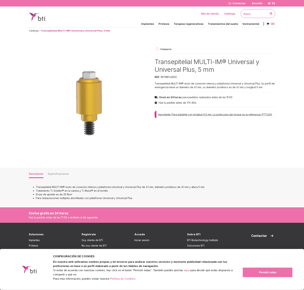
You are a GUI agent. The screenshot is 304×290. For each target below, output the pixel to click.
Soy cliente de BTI (92, 240)
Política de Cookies (122, 278)
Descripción (36, 173)
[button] (257, 3)
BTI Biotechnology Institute (202, 240)
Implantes (34, 240)
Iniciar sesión (141, 240)
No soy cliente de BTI (94, 245)
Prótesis (33, 245)
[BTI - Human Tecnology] (37, 16)
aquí (187, 270)
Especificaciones (58, 173)
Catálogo (34, 30)
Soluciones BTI (195, 245)
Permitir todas (267, 272)
